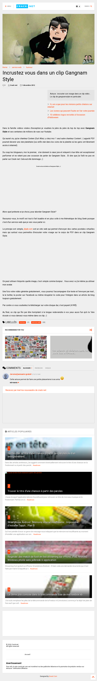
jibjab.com (28, 229)
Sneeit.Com (53, 676)
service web (16, 67)
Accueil (27, 654)
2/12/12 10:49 (36, 374)
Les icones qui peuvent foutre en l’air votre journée (72, 111)
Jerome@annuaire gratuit (20, 374)
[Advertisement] (33, 107)
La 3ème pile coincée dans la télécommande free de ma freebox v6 (45, 594)
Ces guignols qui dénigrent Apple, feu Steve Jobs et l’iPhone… (70, 351)
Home (5, 67)
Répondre (13, 383)
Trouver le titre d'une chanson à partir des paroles (35, 491)
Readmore (36, 465)
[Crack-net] (26, 7)
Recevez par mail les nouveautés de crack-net (25, 390)
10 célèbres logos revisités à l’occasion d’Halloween (21, 351)
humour (29, 67)
